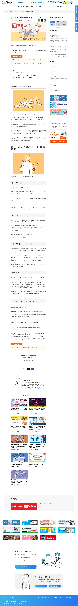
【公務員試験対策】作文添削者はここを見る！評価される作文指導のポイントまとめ (19, 428)
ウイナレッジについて (37, 597)
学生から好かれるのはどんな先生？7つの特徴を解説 (58, 50)
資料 (64, 24)
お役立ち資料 (52, 6)
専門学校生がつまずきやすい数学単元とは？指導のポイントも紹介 (37, 463)
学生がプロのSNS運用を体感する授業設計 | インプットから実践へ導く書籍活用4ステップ (19, 446)
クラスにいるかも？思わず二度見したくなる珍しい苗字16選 (24, 349)
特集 (32, 6)
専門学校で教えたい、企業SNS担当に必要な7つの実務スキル (19, 463)
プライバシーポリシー (70, 598)
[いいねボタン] (28, 360)
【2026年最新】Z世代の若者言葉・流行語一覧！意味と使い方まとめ (26, 347)
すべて (27, 6)
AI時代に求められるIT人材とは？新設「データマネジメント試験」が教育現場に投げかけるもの (37, 428)
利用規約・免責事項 (47, 597)
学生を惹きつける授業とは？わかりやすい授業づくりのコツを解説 (58, 36)
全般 (16, 11)
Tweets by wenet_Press (45, 503)
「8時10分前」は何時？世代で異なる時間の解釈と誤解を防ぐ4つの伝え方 (27, 63)
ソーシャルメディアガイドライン (66, 597)
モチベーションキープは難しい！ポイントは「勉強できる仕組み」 (27, 75)
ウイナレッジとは (20, 6)
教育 (36, 6)
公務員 (18, 431)
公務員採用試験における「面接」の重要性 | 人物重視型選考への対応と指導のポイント (37, 446)
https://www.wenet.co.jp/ (33, 388)
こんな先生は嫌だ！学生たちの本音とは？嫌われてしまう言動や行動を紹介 (58, 55)
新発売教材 (59, 6)
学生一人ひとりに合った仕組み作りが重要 (23, 77)
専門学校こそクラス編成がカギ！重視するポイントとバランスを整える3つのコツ (58, 45)
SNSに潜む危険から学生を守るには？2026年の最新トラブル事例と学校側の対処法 (19, 409)
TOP (6, 11)
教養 (40, 6)
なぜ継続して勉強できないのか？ (21, 72)
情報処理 (37, 431)
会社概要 (55, 597)
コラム (44, 6)
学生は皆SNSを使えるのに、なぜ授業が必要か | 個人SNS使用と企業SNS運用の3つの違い (19, 481)
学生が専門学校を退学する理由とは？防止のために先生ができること (58, 40)
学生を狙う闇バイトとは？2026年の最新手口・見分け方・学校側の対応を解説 (37, 409)
